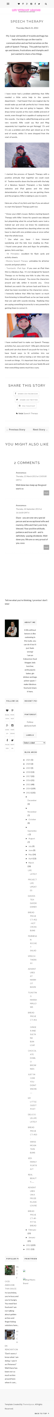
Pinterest (12, 716)
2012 (28, 1245)
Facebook (7, 746)
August (32, 838)
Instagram (12, 731)
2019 (28, 768)
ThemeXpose (28, 1404)
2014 (28, 788)
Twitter (12, 746)
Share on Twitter (29, 400)
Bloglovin (7, 716)
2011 (28, 1249)
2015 (28, 784)
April (31, 858)
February (32, 1230)
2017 (28, 776)
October (32, 819)
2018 (28, 772)
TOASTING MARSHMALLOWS (32, 999)
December (32, 800)
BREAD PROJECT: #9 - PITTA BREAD (32, 1218)
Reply (46, 493)
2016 (28, 780)
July (30, 846)
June (31, 850)
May (30, 854)
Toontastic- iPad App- (16, 268)
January (32, 1237)
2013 (28, 792)
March (31, 862)
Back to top (41, 1413)
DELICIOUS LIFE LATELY (32, 1118)
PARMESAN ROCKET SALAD (32, 943)
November (32, 812)
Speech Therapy (31, 413)
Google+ (7, 731)
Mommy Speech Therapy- (17, 261)
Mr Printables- (13, 253)
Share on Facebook (28, 394)
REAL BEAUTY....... (32, 1178)
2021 (28, 760)
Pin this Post (28, 406)
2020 (28, 764)
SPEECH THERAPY (32, 959)
